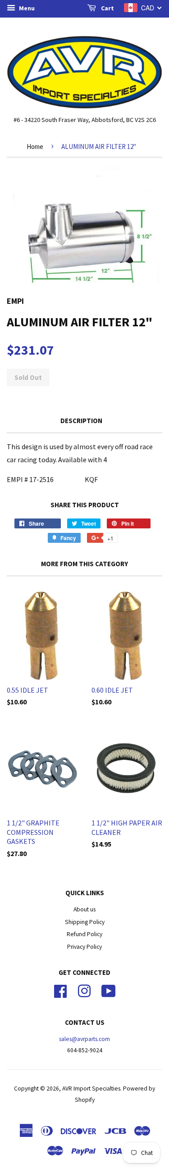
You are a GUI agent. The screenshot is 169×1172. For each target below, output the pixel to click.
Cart (107, 8)
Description (81, 420)
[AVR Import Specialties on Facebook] (60, 990)
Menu (26, 8)
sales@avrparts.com (84, 1039)
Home (35, 146)
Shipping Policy (85, 922)
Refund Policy (84, 934)
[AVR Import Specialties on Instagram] (84, 990)
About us (84, 909)
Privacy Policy (84, 947)
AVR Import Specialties (91, 1088)
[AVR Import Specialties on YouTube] (108, 990)
